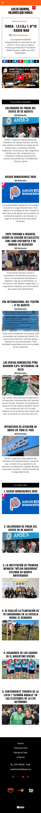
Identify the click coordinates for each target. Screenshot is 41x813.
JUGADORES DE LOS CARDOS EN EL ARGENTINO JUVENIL (22, 654)
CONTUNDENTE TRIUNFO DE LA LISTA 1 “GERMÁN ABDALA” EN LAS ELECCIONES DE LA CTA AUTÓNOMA (21, 696)
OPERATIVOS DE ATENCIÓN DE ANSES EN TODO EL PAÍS (20, 428)
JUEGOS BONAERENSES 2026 (20, 177)
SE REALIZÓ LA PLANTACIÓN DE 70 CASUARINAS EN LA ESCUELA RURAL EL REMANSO (21, 614)
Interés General (19, 21)
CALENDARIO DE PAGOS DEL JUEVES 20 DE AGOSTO (20, 109)
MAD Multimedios (20, 35)
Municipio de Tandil (20, 752)
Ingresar (22, 757)
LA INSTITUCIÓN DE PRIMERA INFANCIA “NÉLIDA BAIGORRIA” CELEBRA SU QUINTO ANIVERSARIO (20, 570)
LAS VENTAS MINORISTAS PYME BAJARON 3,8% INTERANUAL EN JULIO (20, 365)
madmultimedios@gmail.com (20, 769)
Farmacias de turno (20, 747)
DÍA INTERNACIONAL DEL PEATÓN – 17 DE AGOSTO (20, 303)
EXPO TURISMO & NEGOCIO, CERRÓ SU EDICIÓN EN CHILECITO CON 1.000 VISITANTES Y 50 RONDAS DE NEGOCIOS (20, 239)
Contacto (20, 743)
